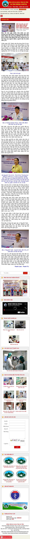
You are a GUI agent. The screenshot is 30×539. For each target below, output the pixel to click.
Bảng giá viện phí (14, 13)
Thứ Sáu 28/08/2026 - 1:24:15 (6, 9)
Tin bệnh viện (5, 19)
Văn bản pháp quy (5, 13)
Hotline (20, 9)
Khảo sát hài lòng (13, 11)
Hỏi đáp (20, 11)
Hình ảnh (22, 13)
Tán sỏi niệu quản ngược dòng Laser (15, 370)
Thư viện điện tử (9, 454)
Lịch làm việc (3, 11)
